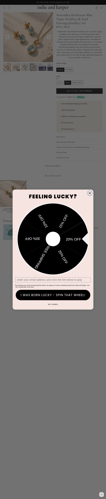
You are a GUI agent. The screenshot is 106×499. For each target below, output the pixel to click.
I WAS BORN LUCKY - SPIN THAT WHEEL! (53, 295)
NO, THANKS (53, 304)
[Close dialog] (89, 193)
